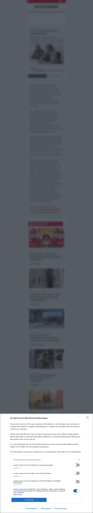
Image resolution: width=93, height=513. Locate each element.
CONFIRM (29, 500)
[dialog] (46, 463)
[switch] (76, 465)
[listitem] (46, 459)
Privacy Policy (61, 508)
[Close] (88, 418)
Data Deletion (31, 508)
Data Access (46, 508)
